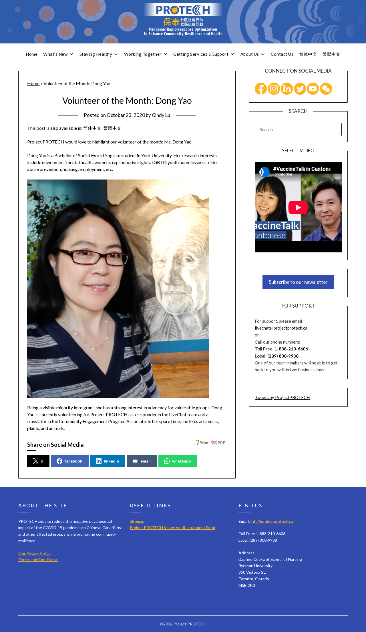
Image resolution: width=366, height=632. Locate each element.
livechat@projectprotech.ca (281, 327)
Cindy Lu (161, 115)
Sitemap (137, 521)
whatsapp (181, 460)
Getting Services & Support (200, 54)
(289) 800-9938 (283, 355)
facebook (73, 460)
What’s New (55, 54)
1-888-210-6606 (291, 348)
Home (31, 54)
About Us (249, 54)
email (145, 460)
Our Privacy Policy (34, 553)
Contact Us (282, 54)
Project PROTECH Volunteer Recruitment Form (172, 527)
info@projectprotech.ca (272, 521)
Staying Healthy (95, 54)
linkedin (111, 460)
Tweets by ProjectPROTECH (282, 397)
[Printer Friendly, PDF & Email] (209, 442)
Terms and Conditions (38, 559)
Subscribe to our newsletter (298, 282)
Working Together (143, 54)
